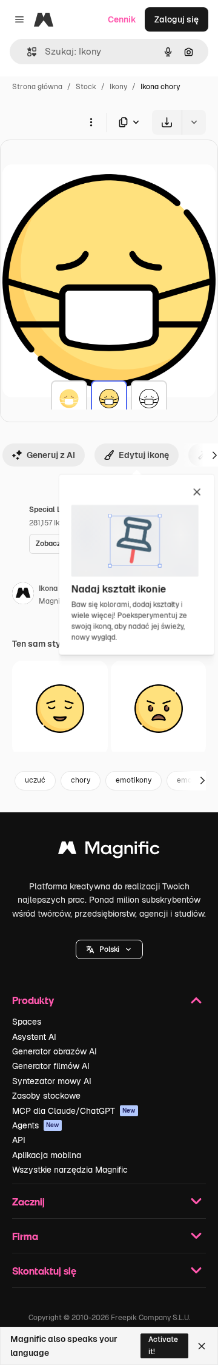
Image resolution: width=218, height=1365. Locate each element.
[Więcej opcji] (91, 122)
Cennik (122, 19)
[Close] (202, 1346)
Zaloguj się (176, 19)
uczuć (35, 780)
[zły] (158, 709)
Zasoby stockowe (46, 1095)
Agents (35, 1125)
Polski (109, 949)
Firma (25, 1236)
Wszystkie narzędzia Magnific (70, 1169)
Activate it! (163, 1345)
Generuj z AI (51, 455)
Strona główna (37, 87)
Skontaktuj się (44, 1270)
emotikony (133, 780)
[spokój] (60, 709)
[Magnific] (109, 850)
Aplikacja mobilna (46, 1155)
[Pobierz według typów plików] (129, 122)
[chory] (69, 398)
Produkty (33, 1000)
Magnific (53, 601)
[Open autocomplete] (27, 51)
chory (80, 780)
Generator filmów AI (51, 1065)
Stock (86, 87)
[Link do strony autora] (23, 595)
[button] (109, 949)
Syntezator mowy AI (51, 1081)
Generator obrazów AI (54, 1051)
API (18, 1139)
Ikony (118, 87)
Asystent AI (34, 1036)
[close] (197, 493)
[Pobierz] (167, 122)
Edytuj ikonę (144, 455)
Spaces (26, 1021)
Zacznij (28, 1201)
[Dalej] (202, 780)
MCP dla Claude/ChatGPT (74, 1110)
